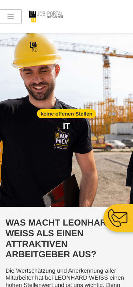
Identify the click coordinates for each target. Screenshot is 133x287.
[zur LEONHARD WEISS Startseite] (54, 17)
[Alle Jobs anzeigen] (11, 16)
